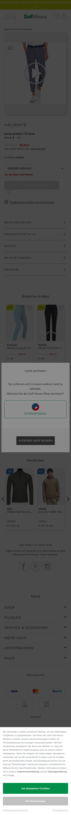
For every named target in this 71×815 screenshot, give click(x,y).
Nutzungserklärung (57, 771)
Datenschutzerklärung (28, 771)
